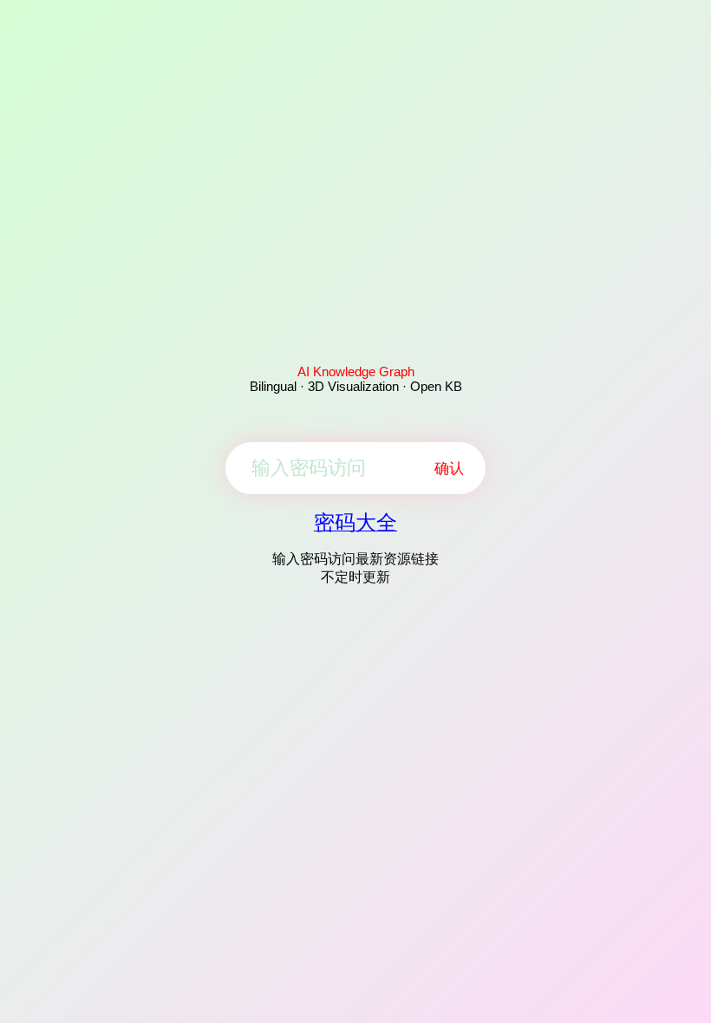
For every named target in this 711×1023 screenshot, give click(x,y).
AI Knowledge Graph (355, 371)
